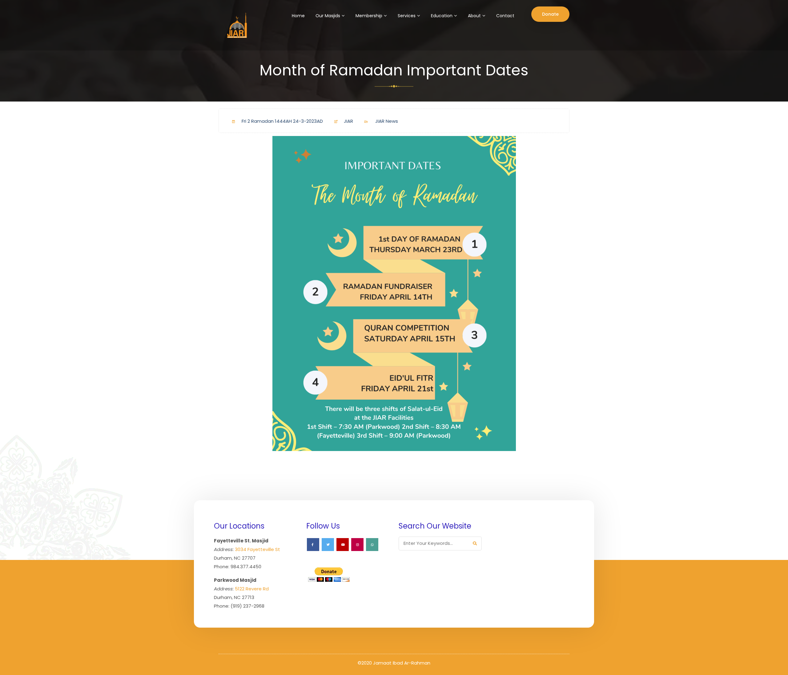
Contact (505, 16)
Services (407, 16)
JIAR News (386, 121)
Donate (550, 14)
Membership (369, 16)
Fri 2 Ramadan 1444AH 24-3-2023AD (282, 121)
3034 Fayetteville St (257, 549)
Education (441, 16)
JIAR (348, 121)
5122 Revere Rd (252, 588)
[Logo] (236, 25)
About (474, 16)
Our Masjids (328, 16)
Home (298, 16)
